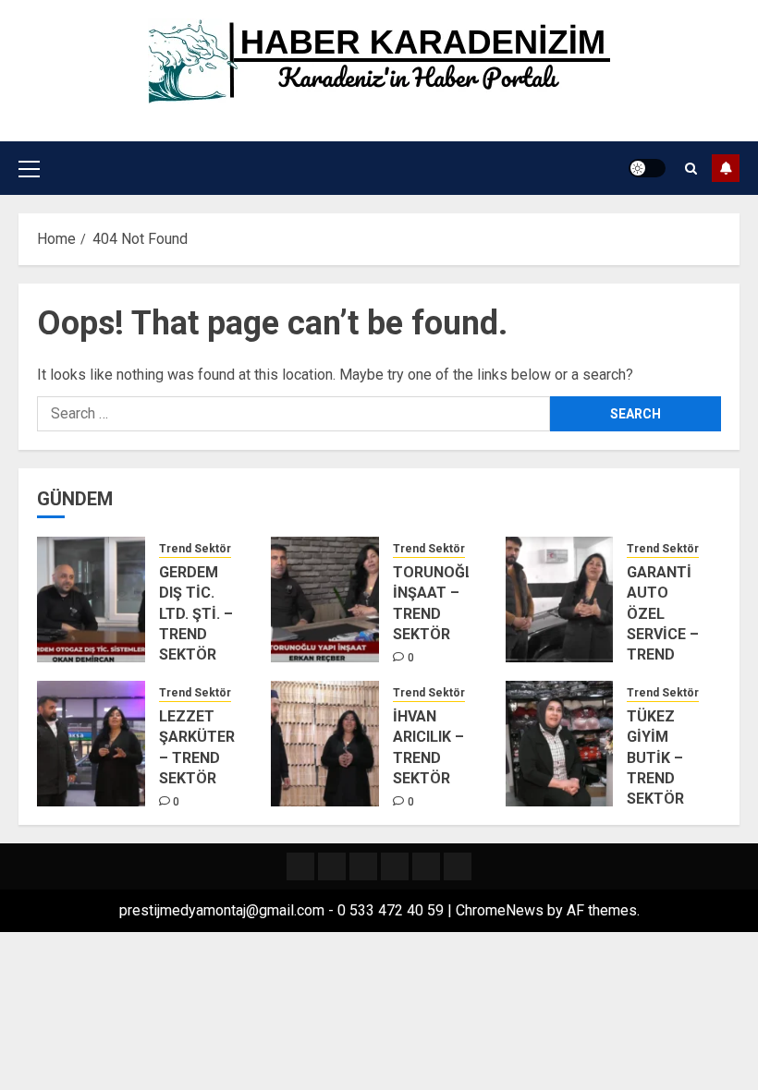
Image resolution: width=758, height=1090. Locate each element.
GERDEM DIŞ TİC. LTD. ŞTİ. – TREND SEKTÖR (196, 613)
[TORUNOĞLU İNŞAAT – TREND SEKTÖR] (325, 599)
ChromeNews (500, 910)
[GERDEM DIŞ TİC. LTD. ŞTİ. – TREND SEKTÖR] (91, 599)
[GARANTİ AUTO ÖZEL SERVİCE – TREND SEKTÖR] (560, 599)
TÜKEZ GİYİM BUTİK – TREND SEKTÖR (655, 758)
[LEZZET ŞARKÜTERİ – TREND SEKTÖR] (91, 743)
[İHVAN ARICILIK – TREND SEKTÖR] (325, 743)
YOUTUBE (726, 168)
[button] (29, 168)
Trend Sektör (195, 548)
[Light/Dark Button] (647, 168)
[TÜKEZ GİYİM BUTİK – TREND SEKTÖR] (560, 743)
